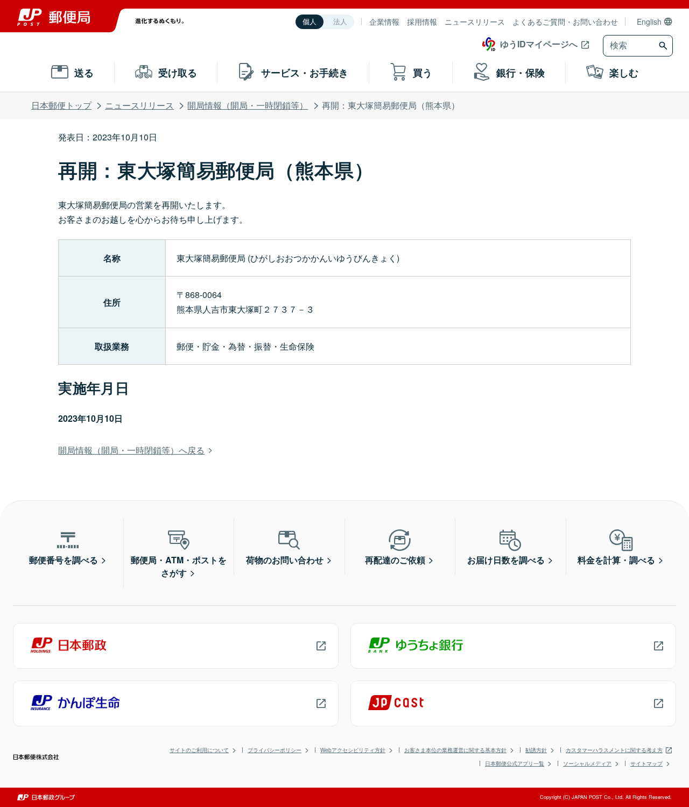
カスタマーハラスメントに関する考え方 (614, 750)
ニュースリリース (475, 21)
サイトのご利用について (199, 750)
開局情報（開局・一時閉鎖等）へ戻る (131, 450)
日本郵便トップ (61, 105)
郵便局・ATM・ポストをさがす (179, 566)
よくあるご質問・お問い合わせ (565, 21)
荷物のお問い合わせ (285, 560)
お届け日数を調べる (506, 560)
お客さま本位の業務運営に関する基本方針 (455, 750)
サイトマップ (646, 763)
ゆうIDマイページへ (539, 44)
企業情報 (384, 21)
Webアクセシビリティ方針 (352, 750)
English (649, 21)
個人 (310, 22)
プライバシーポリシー (274, 750)
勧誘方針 (536, 750)
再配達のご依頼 (395, 560)
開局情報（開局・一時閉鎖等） (247, 105)
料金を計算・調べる (616, 560)
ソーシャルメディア (587, 763)
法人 (340, 22)
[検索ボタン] (664, 46)
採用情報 (422, 21)
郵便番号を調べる (63, 560)
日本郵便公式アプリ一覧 (514, 763)
